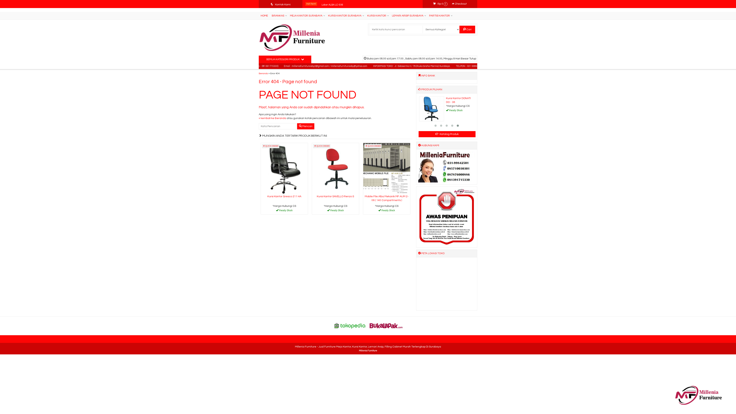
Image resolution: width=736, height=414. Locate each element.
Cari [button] (469, 29)
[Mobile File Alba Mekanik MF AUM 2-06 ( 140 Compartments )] (386, 168)
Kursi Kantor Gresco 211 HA (284, 196)
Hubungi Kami (285, 211)
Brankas (278, 15)
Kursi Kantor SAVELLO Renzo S (335, 196)
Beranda (263, 73)
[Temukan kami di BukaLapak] (386, 325)
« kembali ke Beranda (272, 118)
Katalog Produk (449, 134)
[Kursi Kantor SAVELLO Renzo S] (335, 168)
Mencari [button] (307, 126)
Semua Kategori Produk (283, 59)
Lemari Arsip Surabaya (407, 15)
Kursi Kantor (376, 15)
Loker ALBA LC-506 (332, 4)
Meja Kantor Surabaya (306, 15)
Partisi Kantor (439, 15)
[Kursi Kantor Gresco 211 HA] (284, 168)
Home (264, 15)
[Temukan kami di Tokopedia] (350, 325)
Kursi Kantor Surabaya (344, 15)
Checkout (460, 3)
